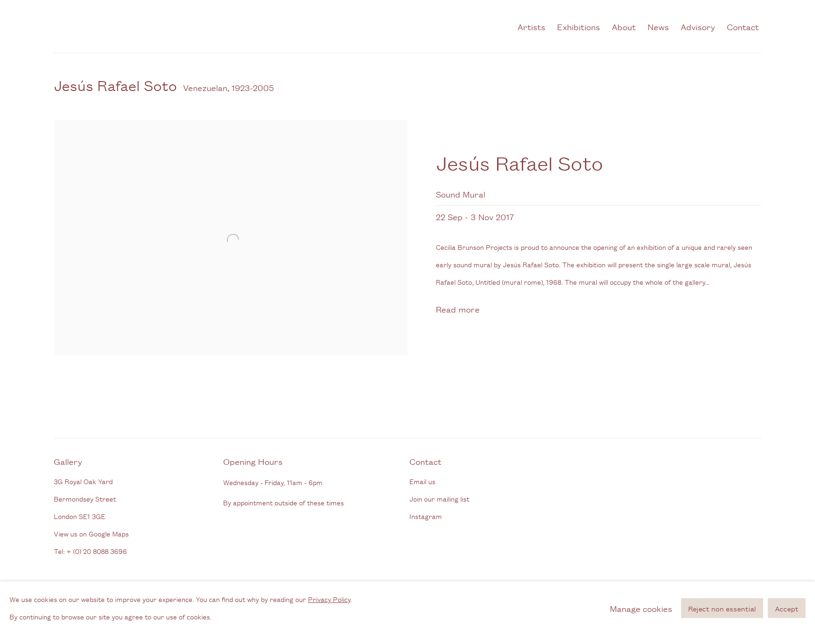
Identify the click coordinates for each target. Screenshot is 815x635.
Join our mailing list (439, 498)
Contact (743, 26)
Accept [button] (786, 608)
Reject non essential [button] (722, 608)
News (658, 26)
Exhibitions (578, 26)
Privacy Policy (329, 599)
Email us (422, 481)
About (624, 26)
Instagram (425, 516)
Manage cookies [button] (641, 608)
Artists (531, 26)
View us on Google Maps (91, 533)
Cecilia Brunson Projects (153, 26)
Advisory (698, 26)
